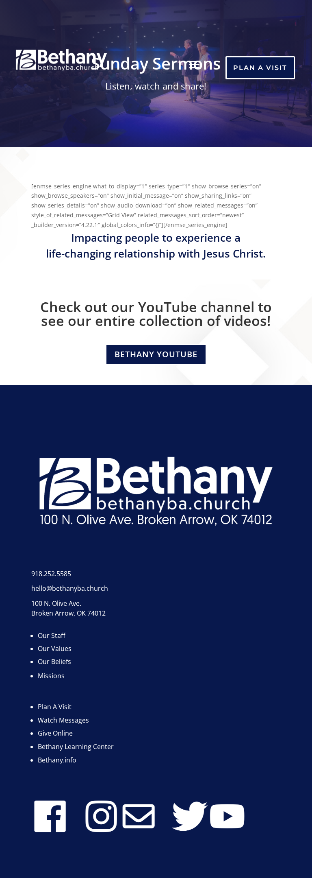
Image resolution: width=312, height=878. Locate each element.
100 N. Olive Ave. (56, 603)
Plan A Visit (260, 68)
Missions (51, 675)
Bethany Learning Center (76, 746)
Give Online (55, 733)
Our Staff (51, 635)
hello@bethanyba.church (69, 588)
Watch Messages (63, 720)
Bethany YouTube (156, 354)
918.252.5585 (51, 573)
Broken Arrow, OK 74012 (68, 613)
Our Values (55, 648)
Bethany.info (57, 760)
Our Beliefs (54, 661)
